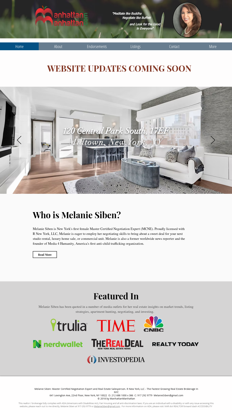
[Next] (213, 140)
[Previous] (19, 140)
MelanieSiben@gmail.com (168, 395)
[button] (135, 46)
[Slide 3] (117, 185)
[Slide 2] (114, 185)
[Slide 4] (120, 185)
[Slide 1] (111, 185)
